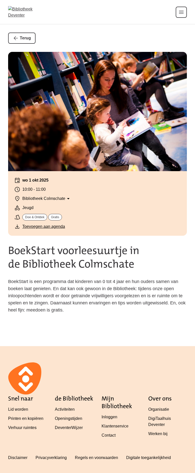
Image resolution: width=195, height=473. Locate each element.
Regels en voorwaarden (96, 457)
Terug (25, 38)
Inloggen (109, 417)
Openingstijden (68, 418)
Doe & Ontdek (34, 217)
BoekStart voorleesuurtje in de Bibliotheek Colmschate (73, 257)
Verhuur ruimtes (22, 427)
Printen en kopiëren (25, 418)
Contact (109, 435)
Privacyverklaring (51, 457)
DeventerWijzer (69, 427)
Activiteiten (65, 409)
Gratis (55, 217)
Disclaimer (17, 457)
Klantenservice (115, 426)
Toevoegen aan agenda (43, 226)
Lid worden (18, 409)
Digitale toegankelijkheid (148, 457)
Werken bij (158, 434)
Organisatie (158, 409)
